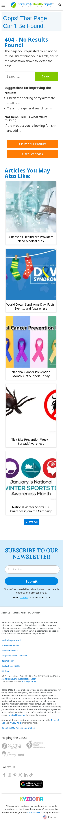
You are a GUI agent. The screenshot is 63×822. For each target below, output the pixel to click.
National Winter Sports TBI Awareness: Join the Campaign (30, 509)
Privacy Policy (15, 722)
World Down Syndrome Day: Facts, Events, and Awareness (30, 306)
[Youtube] (9, 774)
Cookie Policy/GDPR (11, 665)
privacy (23, 597)
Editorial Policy (19, 612)
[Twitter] (20, 774)
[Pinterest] (15, 774)
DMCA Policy (34, 612)
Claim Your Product (32, 144)
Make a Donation (9, 759)
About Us (6, 612)
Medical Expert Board (11, 640)
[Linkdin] (25, 774)
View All (32, 522)
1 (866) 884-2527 (30, 681)
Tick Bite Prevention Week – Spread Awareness (30, 441)
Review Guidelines (10, 650)
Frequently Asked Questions (14, 655)
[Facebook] (4, 774)
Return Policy (8, 660)
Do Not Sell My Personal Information (18, 727)
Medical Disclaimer (17, 714)
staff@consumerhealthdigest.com (19, 678)
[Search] (59, 5)
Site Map (5, 671)
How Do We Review (10, 645)
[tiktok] (31, 774)
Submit (32, 581)
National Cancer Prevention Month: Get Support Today (31, 374)
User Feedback (32, 154)
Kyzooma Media (34, 812)
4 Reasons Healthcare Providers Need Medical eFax (31, 239)
